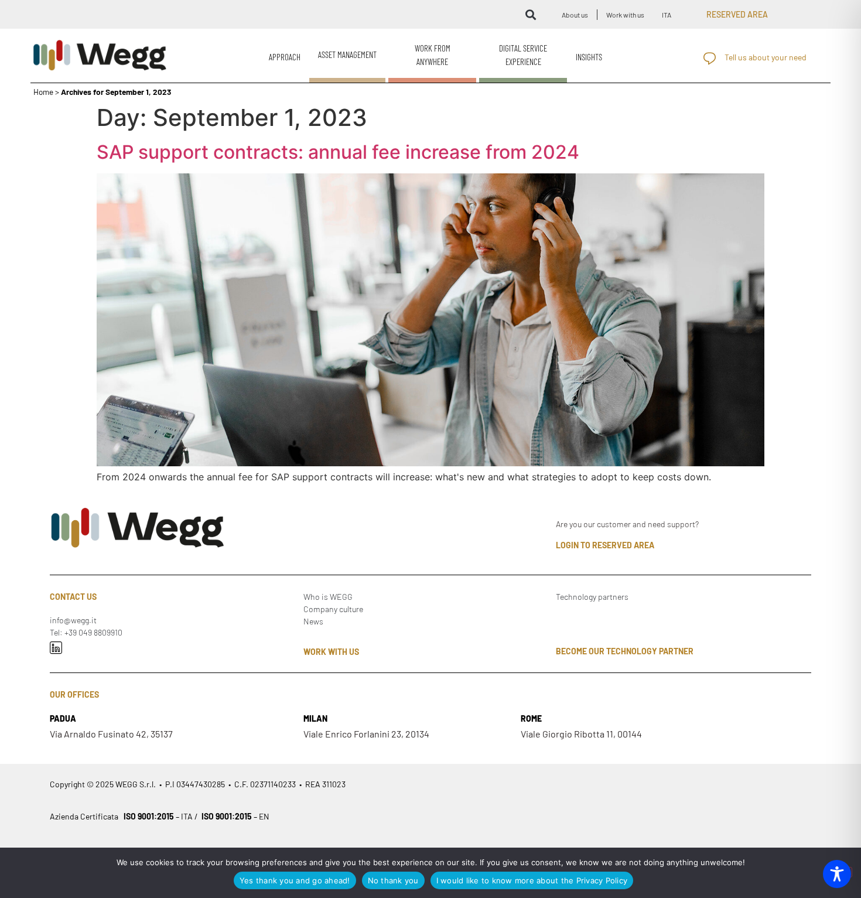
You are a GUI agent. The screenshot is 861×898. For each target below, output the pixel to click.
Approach (284, 57)
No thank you (393, 880)
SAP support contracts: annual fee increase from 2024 (338, 152)
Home (43, 92)
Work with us (625, 15)
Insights (589, 57)
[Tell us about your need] (709, 58)
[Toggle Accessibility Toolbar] (837, 874)
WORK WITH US (331, 652)
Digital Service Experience (523, 55)
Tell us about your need (766, 57)
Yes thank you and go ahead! (295, 880)
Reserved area (737, 14)
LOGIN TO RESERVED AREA (605, 545)
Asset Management (347, 54)
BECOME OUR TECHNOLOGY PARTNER (624, 651)
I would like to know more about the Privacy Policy (532, 880)
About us (575, 15)
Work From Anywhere (432, 55)
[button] (530, 14)
